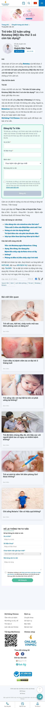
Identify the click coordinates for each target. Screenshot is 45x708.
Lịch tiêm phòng (20, 283)
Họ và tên (7, 142)
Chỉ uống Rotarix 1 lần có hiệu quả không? (22, 511)
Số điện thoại (8, 151)
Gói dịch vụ (28, 621)
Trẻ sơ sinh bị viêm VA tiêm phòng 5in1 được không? (20, 475)
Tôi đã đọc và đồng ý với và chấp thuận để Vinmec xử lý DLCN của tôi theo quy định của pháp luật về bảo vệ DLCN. (24, 574)
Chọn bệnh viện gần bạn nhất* (14, 551)
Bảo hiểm (27, 624)
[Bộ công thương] (22, 674)
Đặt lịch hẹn (28, 627)
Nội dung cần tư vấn (10, 168)
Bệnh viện (7, 159)
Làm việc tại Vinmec (11, 627)
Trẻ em (30, 283)
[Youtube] (17, 654)
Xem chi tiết (30, 51)
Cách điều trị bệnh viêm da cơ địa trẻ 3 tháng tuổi (20, 362)
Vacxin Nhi (5, 283)
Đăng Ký (22, 193)
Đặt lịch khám (19, 51)
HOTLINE (5, 265)
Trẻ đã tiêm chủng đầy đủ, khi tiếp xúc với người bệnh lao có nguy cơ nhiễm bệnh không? (22, 437)
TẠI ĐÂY (8, 268)
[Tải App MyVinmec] (10, 640)
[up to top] (40, 689)
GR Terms (22, 693)
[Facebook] (36, 279)
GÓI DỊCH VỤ (22, 265)
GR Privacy (22, 691)
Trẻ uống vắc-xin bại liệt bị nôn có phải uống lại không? (20, 399)
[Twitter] (39, 279)
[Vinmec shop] (30, 640)
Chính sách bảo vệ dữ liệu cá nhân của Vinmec (22, 688)
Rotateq (37, 283)
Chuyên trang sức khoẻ (20, 25)
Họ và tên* (7, 536)
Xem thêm (6, 331)
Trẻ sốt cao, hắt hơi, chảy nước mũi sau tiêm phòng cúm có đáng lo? (21, 325)
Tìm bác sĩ (8, 624)
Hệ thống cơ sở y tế (11, 621)
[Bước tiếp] (21, 664)
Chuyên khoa (28, 617)
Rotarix (4, 285)
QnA (12, 283)
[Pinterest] (42, 279)
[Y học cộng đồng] (21, 661)
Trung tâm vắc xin (8, 27)
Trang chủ (5, 25)
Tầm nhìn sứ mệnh (10, 617)
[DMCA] (22, 680)
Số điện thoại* (9, 543)
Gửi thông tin (22, 580)
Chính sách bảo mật (12, 187)
